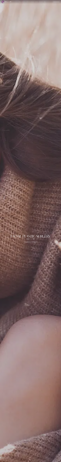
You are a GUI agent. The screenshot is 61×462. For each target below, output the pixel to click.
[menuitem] (20, 2)
